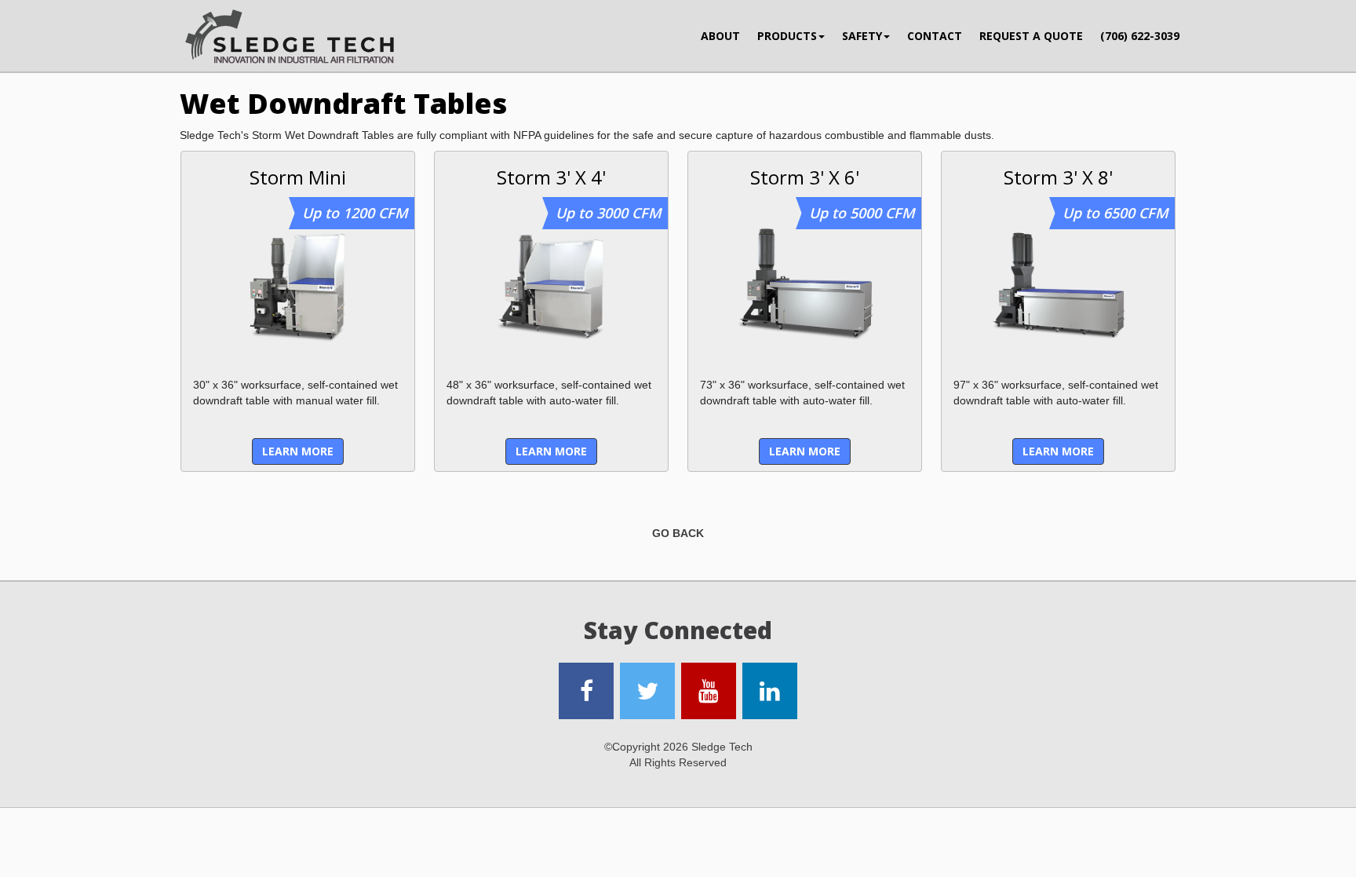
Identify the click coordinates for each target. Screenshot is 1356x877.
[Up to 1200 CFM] (298, 284)
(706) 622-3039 (1139, 35)
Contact (934, 35)
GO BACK (678, 533)
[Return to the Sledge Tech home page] (290, 37)
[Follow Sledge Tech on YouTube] (708, 691)
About (720, 35)
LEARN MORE (298, 451)
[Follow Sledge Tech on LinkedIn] (769, 691)
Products (787, 35)
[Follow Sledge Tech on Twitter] (647, 691)
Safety (862, 35)
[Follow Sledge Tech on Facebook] (586, 691)
